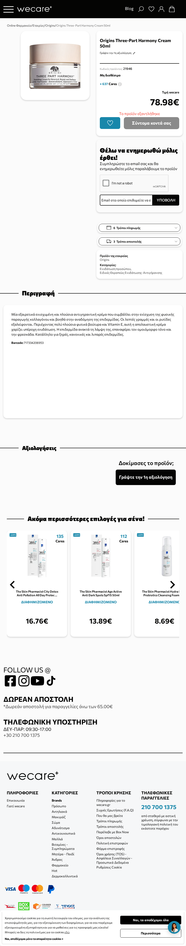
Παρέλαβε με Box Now (112, 832)
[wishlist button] (110, 123)
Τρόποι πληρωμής (109, 821)
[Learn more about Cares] (120, 84)
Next (172, 584)
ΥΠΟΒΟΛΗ (166, 200)
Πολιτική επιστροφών (112, 843)
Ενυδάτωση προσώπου (115, 269)
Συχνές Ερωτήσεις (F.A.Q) (115, 810)
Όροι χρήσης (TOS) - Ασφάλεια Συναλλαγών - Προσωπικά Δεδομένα (114, 858)
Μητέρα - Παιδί (63, 854)
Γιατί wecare (16, 806)
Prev (12, 584)
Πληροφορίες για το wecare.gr (110, 802)
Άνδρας (57, 859)
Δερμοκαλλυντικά (65, 876)
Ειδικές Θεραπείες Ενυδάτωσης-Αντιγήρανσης (131, 272)
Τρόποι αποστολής (110, 826)
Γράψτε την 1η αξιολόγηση (116, 52)
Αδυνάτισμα (61, 828)
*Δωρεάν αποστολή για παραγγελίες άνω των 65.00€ (58, 706)
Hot (54, 871)
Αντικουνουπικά (63, 833)
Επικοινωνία (16, 800)
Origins (104, 260)
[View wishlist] (151, 9)
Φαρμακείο (60, 865)
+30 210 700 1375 (21, 735)
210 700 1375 (158, 806)
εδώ (66, 932)
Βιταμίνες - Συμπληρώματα (63, 846)
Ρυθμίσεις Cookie (109, 867)
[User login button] (161, 9)
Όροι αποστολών (108, 838)
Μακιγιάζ (59, 817)
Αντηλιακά (59, 811)
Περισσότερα (151, 933)
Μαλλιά (57, 839)
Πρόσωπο (59, 806)
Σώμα (56, 822)
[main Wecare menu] (8, 9)
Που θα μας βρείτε (109, 816)
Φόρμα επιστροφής (110, 848)
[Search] (141, 9)
